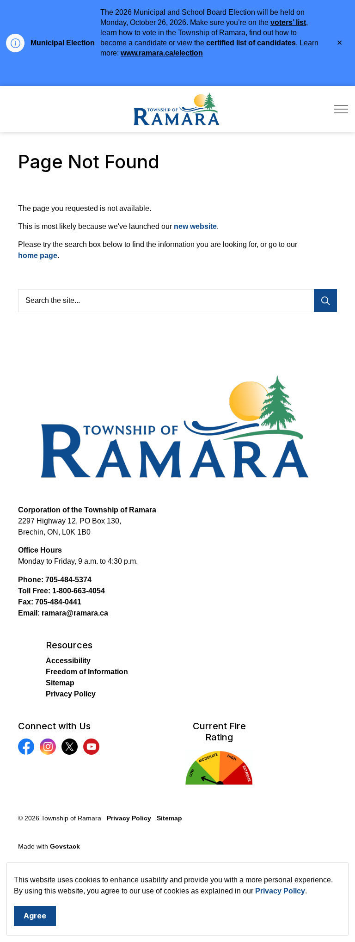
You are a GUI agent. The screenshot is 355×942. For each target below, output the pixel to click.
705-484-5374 (68, 580)
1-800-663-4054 (78, 591)
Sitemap (60, 683)
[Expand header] (341, 109)
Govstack (65, 846)
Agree (35, 915)
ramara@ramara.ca (75, 613)
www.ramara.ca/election (162, 53)
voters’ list (288, 22)
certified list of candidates (251, 43)
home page (37, 255)
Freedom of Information (87, 672)
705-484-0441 (58, 602)
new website (195, 226)
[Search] (325, 300)
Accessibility (68, 661)
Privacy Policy (280, 891)
